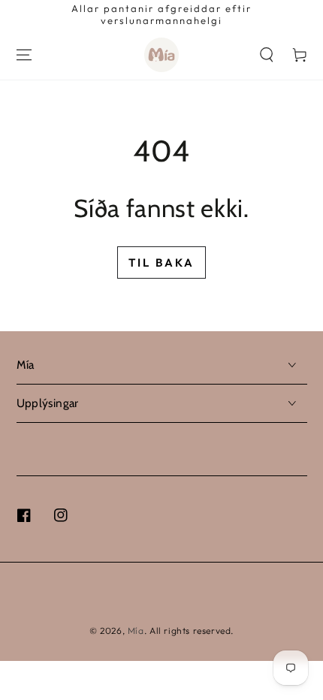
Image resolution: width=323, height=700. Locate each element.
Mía (136, 630)
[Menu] (24, 55)
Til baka (161, 262)
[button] (266, 55)
